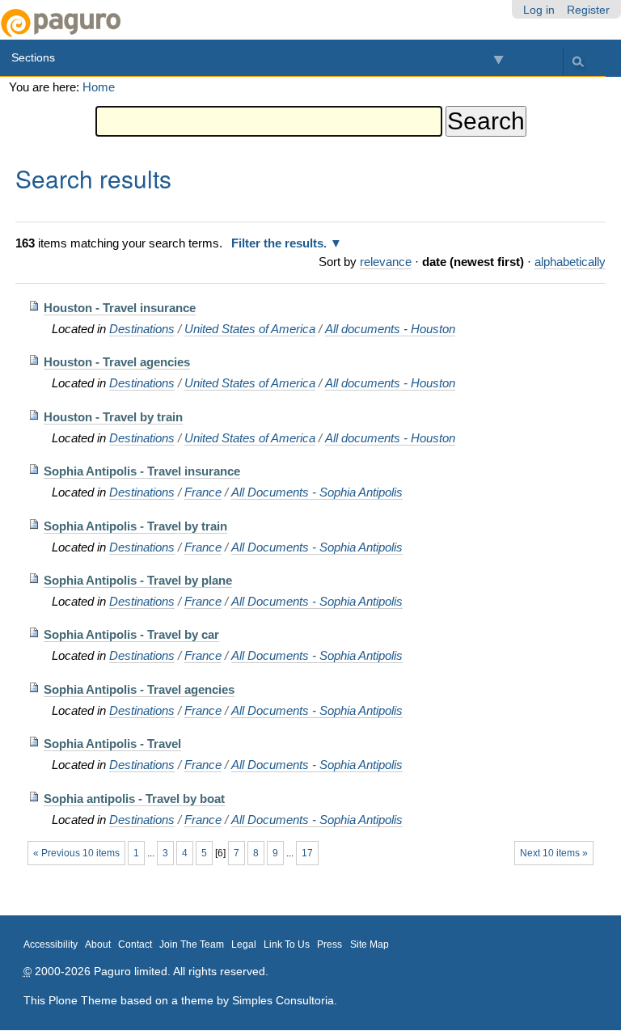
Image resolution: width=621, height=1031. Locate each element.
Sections (33, 57)
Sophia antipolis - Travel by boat (134, 798)
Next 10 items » (554, 853)
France (203, 492)
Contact (135, 944)
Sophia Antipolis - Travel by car (131, 634)
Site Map (369, 944)
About (98, 944)
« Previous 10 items (76, 853)
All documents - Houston (390, 329)
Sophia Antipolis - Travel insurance (142, 471)
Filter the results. (280, 243)
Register (588, 9)
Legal (243, 944)
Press (329, 944)
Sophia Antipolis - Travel (112, 743)
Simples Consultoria (283, 1000)
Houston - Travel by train (113, 417)
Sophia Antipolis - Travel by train (135, 526)
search (577, 61)
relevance (386, 261)
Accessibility (50, 944)
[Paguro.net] (155, 23)
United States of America (249, 329)
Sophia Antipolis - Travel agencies (139, 689)
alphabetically (570, 261)
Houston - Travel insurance (120, 308)
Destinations (142, 329)
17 (307, 853)
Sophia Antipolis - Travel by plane (138, 580)
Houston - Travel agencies (117, 362)
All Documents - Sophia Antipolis (317, 492)
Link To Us (287, 944)
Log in (539, 9)
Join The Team (191, 944)
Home (98, 87)
